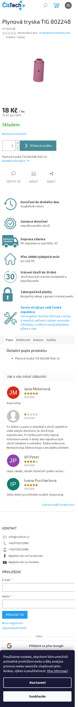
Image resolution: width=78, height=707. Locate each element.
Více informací (57, 671)
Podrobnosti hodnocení (54, 33)
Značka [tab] (51, 340)
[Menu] (68, 5)
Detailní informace (14, 161)
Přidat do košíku (41, 145)
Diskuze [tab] (38, 340)
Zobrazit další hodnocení (58, 505)
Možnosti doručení (14, 134)
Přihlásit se (15, 614)
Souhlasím (37, 696)
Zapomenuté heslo (14, 628)
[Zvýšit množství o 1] (17, 143)
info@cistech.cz (19, 537)
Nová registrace (12, 623)
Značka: (15, 37)
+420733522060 (18, 543)
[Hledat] (45, 5)
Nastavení (37, 682)
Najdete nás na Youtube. (24, 562)
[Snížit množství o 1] (17, 148)
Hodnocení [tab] (23, 340)
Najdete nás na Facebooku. (26, 556)
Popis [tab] (9, 340)
